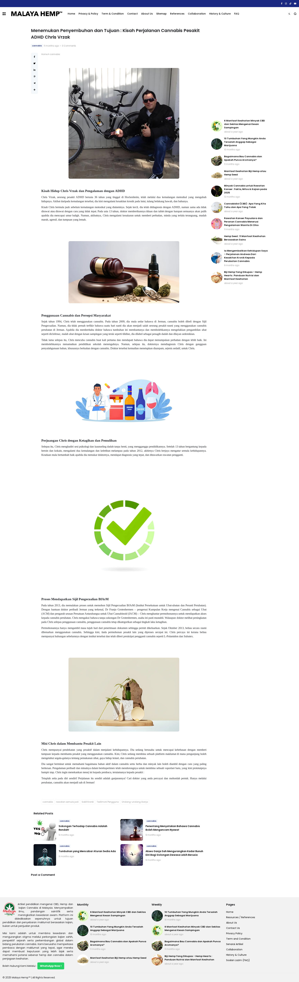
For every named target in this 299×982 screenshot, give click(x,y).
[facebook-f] (281, 3)
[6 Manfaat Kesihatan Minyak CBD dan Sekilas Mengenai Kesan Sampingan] (216, 126)
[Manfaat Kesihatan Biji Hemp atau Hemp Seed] (17, 3)
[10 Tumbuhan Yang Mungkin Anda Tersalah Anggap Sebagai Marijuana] (216, 144)
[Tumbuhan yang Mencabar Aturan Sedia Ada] (45, 855)
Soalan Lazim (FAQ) (238, 960)
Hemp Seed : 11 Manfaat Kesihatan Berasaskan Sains (244, 238)
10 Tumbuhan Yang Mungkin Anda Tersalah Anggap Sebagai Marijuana (245, 142)
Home (71, 13)
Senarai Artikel (234, 944)
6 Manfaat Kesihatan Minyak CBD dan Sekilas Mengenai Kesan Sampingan (244, 124)
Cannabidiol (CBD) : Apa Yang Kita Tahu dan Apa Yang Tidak (245, 205)
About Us (147, 13)
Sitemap (161, 13)
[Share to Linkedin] (34, 69)
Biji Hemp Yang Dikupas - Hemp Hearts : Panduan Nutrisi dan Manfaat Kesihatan (243, 275)
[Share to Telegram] (34, 83)
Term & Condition (113, 13)
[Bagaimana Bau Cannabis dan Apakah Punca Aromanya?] (216, 160)
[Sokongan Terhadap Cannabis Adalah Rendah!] (45, 830)
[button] (4, 13)
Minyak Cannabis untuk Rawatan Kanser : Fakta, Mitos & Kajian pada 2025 (245, 189)
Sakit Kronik (88, 801)
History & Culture (220, 13)
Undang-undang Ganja (135, 801)
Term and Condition (238, 938)
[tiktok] (290, 3)
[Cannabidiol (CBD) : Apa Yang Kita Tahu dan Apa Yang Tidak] (216, 207)
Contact (132, 13)
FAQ (236, 13)
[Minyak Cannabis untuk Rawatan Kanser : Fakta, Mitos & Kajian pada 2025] (216, 191)
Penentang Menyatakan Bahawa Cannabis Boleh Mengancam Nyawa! (173, 828)
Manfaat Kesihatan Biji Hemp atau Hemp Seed (44, 3)
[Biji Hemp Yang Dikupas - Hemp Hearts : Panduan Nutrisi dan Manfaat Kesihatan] (216, 277)
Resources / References (240, 917)
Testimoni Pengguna (108, 801)
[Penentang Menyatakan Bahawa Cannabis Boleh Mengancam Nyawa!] (131, 830)
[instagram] (286, 3)
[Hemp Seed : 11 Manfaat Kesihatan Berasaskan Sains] (216, 240)
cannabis (37, 45)
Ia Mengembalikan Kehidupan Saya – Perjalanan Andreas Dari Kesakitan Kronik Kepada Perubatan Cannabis (246, 256)
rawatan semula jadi (67, 801)
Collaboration (197, 13)
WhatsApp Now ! (51, 966)
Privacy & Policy (88, 13)
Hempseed (9, 3)
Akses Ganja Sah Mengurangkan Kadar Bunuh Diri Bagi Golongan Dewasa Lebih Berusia (174, 853)
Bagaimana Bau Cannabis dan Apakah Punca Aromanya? (243, 158)
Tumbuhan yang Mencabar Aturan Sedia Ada (87, 851)
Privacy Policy (234, 933)
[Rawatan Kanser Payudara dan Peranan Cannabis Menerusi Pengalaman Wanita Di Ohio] (216, 223)
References (177, 13)
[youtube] (295, 3)
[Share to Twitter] (34, 63)
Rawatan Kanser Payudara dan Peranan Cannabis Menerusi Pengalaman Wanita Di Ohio (243, 222)
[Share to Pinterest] (34, 76)
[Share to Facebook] (34, 56)
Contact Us (233, 928)
